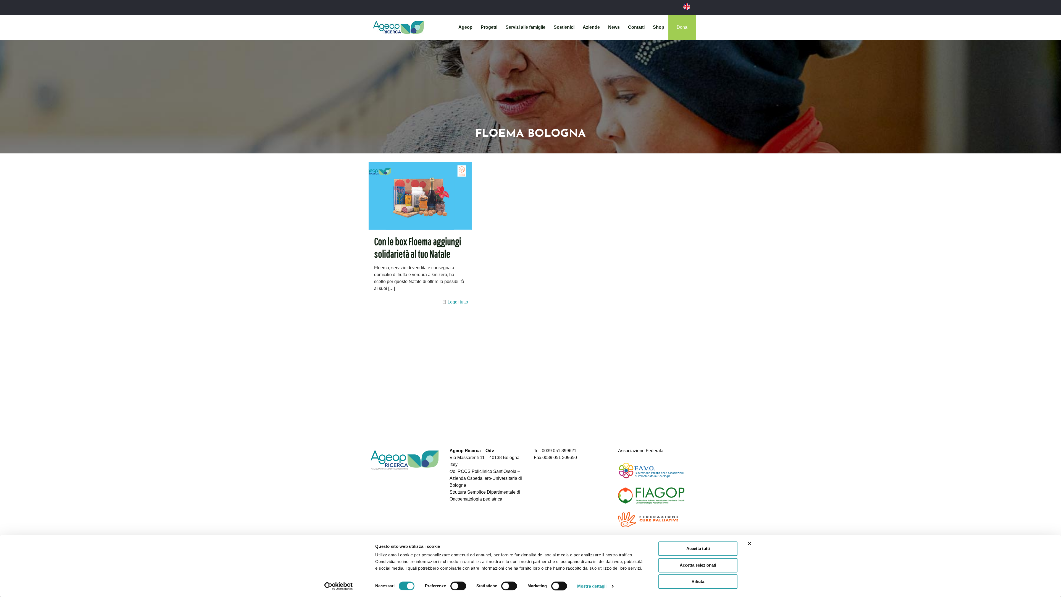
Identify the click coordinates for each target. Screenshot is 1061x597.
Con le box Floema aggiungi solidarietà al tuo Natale (417, 247)
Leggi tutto (458, 302)
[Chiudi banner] (750, 543)
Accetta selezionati (698, 565)
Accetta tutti (698, 548)
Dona (682, 27)
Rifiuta (698, 581)
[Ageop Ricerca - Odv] (398, 27)
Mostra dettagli (592, 586)
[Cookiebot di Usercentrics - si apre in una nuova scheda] (338, 586)
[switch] (458, 586)
